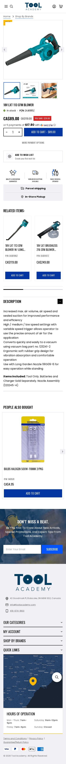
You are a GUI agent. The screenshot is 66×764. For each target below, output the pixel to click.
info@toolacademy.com (23, 604)
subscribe (52, 549)
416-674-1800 (17, 610)
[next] (62, 451)
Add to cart (33, 493)
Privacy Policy (36, 738)
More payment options (33, 142)
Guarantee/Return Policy (16, 742)
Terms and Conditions (15, 738)
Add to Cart (43, 132)
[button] (29, 125)
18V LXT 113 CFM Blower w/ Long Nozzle (14, 250)
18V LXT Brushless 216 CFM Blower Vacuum (47, 250)
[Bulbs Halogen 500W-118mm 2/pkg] (33, 455)
